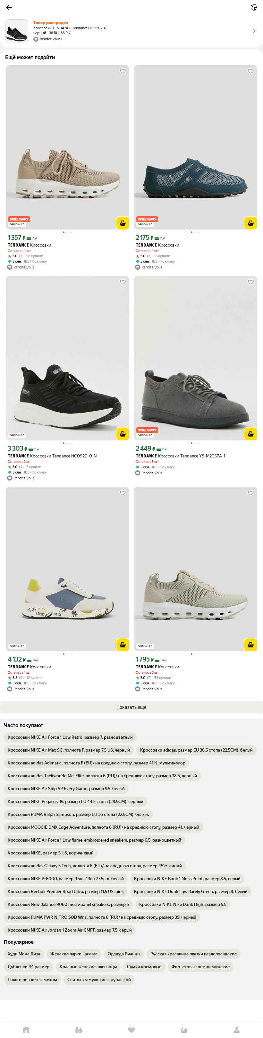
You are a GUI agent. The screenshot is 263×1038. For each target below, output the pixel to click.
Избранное (131, 1030)
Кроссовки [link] (29, 245)
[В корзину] (123, 223)
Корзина (184, 1030)
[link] (70, 737)
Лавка (79, 1030)
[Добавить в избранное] (123, 71)
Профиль (236, 1030)
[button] (9, 7)
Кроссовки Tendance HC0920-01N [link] (52, 456)
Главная (26, 1030)
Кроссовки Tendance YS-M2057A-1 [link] (180, 456)
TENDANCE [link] (18, 245)
